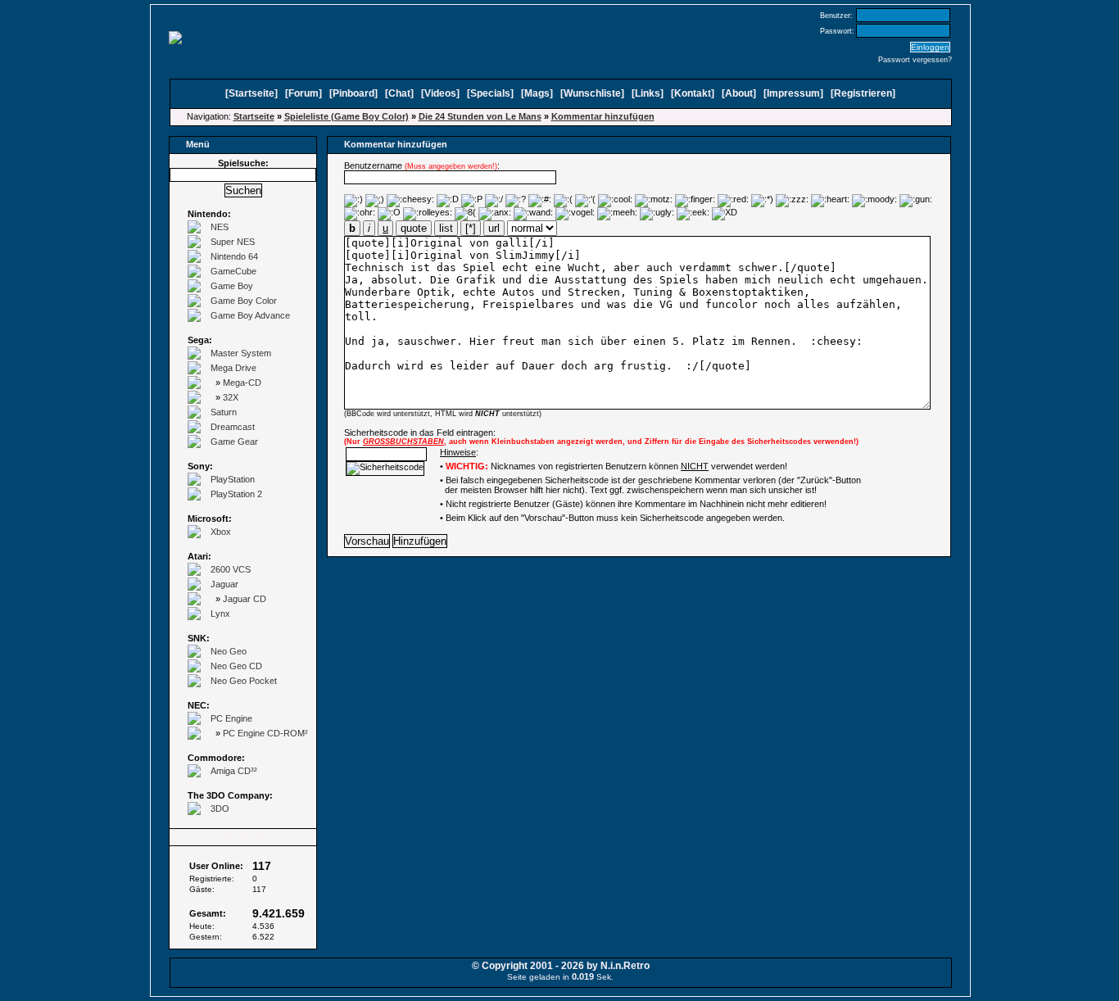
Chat (399, 93)
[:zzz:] (792, 200)
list (446, 228)
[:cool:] (615, 200)
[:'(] (585, 200)
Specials (490, 93)
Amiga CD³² (234, 771)
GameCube (233, 271)
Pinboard (353, 93)
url (494, 228)
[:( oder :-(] (563, 200)
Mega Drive (233, 368)
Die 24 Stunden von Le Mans (480, 116)
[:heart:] (830, 200)
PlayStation (232, 479)
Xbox (220, 532)
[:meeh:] (617, 213)
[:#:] (539, 200)
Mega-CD (242, 382)
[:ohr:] (359, 213)
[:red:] (733, 200)
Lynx (220, 613)
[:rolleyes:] (427, 213)
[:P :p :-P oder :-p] (471, 200)
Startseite (251, 93)
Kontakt (692, 93)
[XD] (724, 213)
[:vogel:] (575, 213)
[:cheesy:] (410, 200)
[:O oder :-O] (389, 213)
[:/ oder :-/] (494, 200)
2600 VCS (230, 569)
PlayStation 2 (236, 494)
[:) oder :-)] (353, 200)
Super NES (232, 242)
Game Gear (234, 441)
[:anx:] (494, 213)
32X (230, 397)
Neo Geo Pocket (243, 681)
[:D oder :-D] (448, 200)
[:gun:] (915, 200)
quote (413, 228)
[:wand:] (533, 213)
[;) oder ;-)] (374, 200)
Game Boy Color (243, 301)
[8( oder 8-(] (465, 213)
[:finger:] (695, 200)
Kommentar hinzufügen (603, 116)
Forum (303, 93)
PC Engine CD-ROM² (265, 733)
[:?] (515, 200)
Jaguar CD (244, 599)
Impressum (793, 93)
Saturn (223, 412)
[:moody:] (874, 200)
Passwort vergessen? (915, 60)
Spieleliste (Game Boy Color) (346, 116)
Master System (241, 353)
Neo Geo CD (236, 666)
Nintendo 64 (234, 256)
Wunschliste (592, 93)
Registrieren (863, 93)
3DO (220, 808)
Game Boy (232, 286)
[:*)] (762, 200)
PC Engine (231, 718)
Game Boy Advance (250, 315)
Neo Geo (228, 651)
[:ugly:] (657, 213)
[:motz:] (654, 200)
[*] (470, 228)
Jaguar (224, 584)
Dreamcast (232, 427)
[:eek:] (693, 213)
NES (219, 227)
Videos (440, 93)
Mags (537, 93)
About (739, 93)
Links (647, 93)
